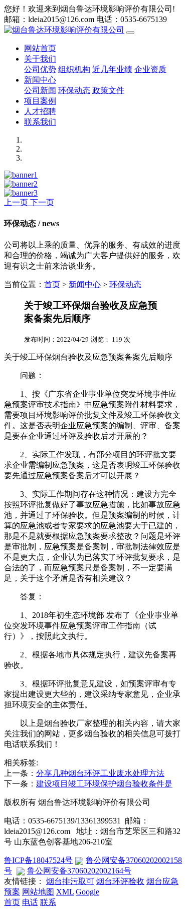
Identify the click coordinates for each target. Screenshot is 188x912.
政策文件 (108, 90)
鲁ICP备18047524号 (38, 860)
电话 (30, 902)
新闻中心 (40, 80)
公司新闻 (40, 90)
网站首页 (40, 48)
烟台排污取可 (70, 881)
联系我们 (40, 122)
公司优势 (40, 69)
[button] (17, 202)
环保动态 (74, 90)
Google (87, 891)
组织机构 (74, 69)
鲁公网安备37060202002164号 (79, 870)
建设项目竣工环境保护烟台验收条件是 (104, 783)
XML (65, 891)
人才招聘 (40, 111)
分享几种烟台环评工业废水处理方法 (100, 773)
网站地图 (38, 891)
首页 (52, 284)
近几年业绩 (112, 69)
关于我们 (40, 59)
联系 (48, 902)
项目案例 (40, 101)
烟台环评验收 (120, 881)
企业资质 (150, 69)
